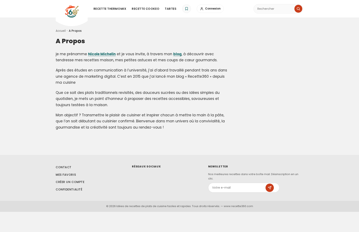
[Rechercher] (298, 9)
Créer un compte (70, 182)
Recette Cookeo (145, 9)
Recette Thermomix (110, 9)
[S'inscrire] (270, 188)
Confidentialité (69, 189)
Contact (63, 167)
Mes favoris (66, 175)
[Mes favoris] (186, 8)
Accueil (61, 31)
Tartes (170, 9)
